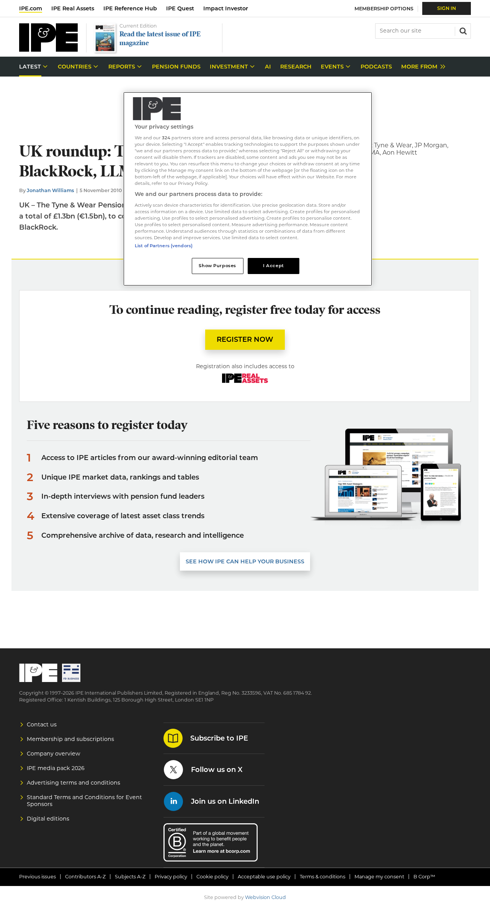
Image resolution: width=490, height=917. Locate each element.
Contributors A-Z (85, 876)
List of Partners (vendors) (164, 245)
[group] (421, 67)
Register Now (245, 339)
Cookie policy (212, 876)
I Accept (273, 265)
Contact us (42, 724)
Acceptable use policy (264, 876)
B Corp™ (424, 876)
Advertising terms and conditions (73, 782)
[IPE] (48, 49)
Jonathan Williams (50, 190)
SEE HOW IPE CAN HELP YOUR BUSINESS (245, 561)
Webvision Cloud (265, 897)
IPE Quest (180, 8)
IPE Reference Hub (130, 8)
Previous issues (37, 876)
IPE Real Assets (72, 8)
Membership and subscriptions (70, 739)
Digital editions (48, 818)
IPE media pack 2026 (56, 768)
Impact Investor (225, 8)
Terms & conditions (322, 876)
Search (462, 30)
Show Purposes (217, 265)
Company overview (53, 753)
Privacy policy (171, 876)
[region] (247, 189)
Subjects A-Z (130, 876)
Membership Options (383, 8)
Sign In (446, 8)
